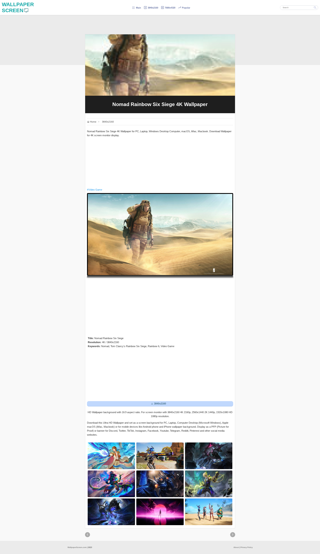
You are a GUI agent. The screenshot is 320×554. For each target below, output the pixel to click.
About (236, 547)
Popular (184, 8)
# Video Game (94, 189)
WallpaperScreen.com (77, 547)
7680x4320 (168, 8)
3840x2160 (151, 8)
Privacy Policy (246, 547)
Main (136, 8)
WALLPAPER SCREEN (18, 7)
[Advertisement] (160, 162)
